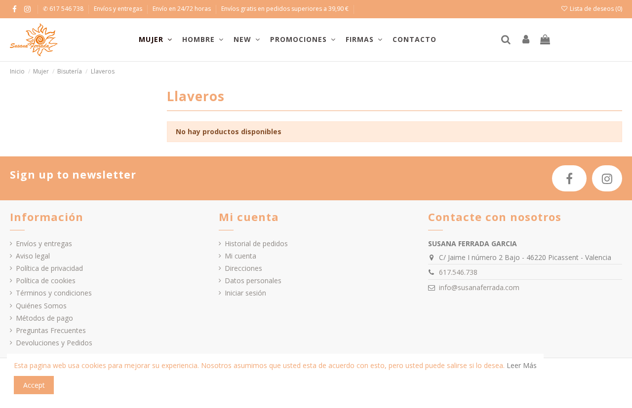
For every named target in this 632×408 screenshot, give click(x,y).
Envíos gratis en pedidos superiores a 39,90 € (285, 8)
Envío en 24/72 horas (182, 8)
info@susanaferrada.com (479, 287)
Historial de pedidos (256, 243)
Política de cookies (46, 280)
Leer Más (522, 365)
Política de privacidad (49, 268)
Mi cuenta (240, 255)
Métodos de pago (44, 318)
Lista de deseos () (595, 8)
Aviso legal (33, 255)
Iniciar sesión (245, 292)
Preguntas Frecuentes (51, 330)
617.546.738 (458, 272)
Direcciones (243, 268)
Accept (34, 385)
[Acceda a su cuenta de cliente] (525, 40)
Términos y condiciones (54, 292)
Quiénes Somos (41, 305)
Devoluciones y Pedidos (54, 342)
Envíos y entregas (119, 8)
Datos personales (253, 280)
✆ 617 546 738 (64, 8)
